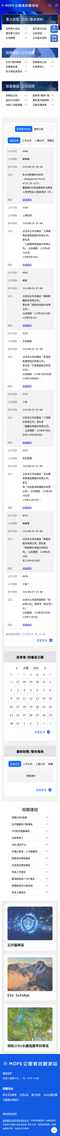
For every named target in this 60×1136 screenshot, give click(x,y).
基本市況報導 (10, 1094)
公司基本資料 (40, 38)
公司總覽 (10, 38)
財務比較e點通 (19, 817)
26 (11, 682)
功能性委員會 (40, 104)
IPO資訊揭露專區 (21, 831)
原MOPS (54, 29)
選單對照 (54, 38)
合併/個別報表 (13, 62)
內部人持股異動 (14, 104)
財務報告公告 (40, 62)
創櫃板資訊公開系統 (22, 885)
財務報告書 (12, 66)
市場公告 (24, 1094)
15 (50, 698)
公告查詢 (37, 33)
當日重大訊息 (40, 28)
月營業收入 (38, 66)
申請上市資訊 (19, 872)
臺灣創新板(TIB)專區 (23, 878)
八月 (25, 668)
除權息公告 (12, 95)
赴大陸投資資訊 (14, 71)
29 (50, 715)
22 (50, 706)
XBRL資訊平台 (19, 844)
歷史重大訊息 (13, 33)
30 (11, 723)
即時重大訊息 (13, 28)
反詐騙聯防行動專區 (22, 824)
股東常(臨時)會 (41, 95)
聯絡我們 (7, 1073)
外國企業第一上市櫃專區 (24, 851)
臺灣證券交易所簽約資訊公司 (16, 1121)
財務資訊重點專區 (21, 858)
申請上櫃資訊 (19, 892)
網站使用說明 (10, 1114)
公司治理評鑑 (50, 1094)
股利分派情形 (13, 100)
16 (11, 706)
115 (35, 668)
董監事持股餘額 (41, 100)
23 (11, 715)
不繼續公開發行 (11, 1099)
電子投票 (36, 1094)
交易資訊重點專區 (21, 865)
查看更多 (42, 640)
